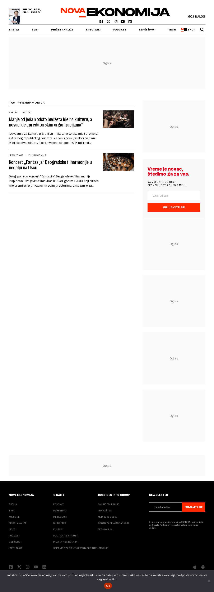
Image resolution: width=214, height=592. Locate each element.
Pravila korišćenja (65, 541)
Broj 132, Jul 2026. (32, 11)
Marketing (59, 510)
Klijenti (58, 529)
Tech (172, 29)
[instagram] (115, 22)
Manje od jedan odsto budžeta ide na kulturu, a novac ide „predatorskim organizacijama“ (50, 122)
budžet (27, 112)
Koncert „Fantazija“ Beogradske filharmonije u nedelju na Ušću (50, 164)
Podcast (119, 29)
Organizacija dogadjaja (113, 523)
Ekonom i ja (105, 529)
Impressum (60, 516)
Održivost (15, 541)
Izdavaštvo (105, 510)
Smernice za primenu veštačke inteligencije (80, 548)
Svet (35, 29)
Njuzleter (59, 523)
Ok (108, 585)
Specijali (93, 29)
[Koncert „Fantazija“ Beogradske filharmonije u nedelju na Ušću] (118, 162)
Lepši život (147, 29)
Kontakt (58, 504)
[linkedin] (130, 22)
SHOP (191, 29)
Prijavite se (174, 207)
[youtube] (123, 22)
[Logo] (115, 16)
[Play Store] (203, 567)
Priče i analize (62, 29)
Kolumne (14, 516)
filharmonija (37, 155)
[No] (209, 581)
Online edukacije (108, 504)
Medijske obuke (107, 516)
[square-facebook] (101, 22)
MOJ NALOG (196, 16)
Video (12, 529)
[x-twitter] (108, 22)
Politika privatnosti (66, 535)
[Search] (202, 30)
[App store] (195, 567)
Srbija (14, 29)
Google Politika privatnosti (165, 525)
